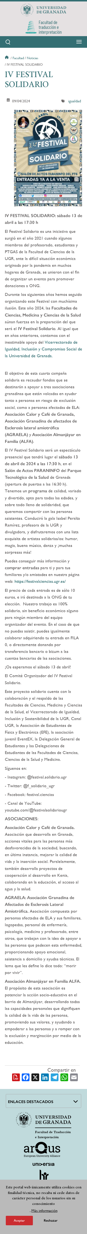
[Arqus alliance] (42, 1149)
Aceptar (19, 1220)
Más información (44, 1210)
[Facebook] (25, 1077)
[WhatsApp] (64, 1077)
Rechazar (51, 1220)
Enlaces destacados (30, 1101)
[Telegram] (54, 1077)
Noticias (32, 58)
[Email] (74, 1077)
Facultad (18, 58)
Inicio (7, 58)
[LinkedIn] (45, 1077)
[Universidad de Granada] (43, 9)
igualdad (74, 101)
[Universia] (43, 1164)
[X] (35, 1077)
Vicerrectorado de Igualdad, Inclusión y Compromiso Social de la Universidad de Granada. (43, 349)
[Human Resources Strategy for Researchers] (43, 1177)
